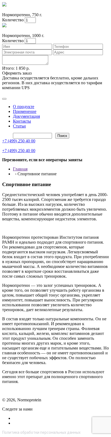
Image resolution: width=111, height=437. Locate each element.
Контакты (22, 121)
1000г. (17, 10)
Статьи (19, 126)
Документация (26, 116)
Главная (20, 169)
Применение (24, 111)
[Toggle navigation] (4, 99)
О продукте (23, 106)
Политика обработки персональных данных (41, 432)
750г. (6, 10)
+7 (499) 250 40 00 (18, 141)
